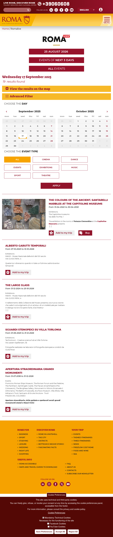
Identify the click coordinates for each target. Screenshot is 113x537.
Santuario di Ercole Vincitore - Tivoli (34, 393)
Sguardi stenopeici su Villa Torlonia (33, 329)
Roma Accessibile (28, 464)
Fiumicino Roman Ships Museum (19, 383)
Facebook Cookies (58, 523)
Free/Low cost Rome (83, 447)
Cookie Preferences (56, 494)
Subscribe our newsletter (80, 474)
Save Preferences (44, 532)
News (76, 444)
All (17, 159)
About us (71, 467)
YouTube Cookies (57, 526)
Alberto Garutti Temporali (25, 245)
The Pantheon (11, 386)
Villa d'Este (55, 391)
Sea (75, 454)
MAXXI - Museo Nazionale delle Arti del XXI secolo (25, 256)
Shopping (24, 454)
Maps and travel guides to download (38, 467)
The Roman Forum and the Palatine (49, 383)
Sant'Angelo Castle (25, 386)
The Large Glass (17, 285)
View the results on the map (30, 89)
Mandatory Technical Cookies (58, 517)
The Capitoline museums (59, 214)
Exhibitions (46, 167)
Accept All (60, 532)
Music (74, 167)
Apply (56, 185)
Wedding (23, 447)
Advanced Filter (21, 96)
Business (23, 434)
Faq (69, 464)
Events (17, 167)
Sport (17, 175)
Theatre (45, 175)
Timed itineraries (81, 441)
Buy (87, 233)
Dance (74, 159)
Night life (24, 451)
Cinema (46, 159)
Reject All (73, 532)
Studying (23, 441)
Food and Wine (80, 451)
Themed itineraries (82, 437)
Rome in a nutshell (47, 434)
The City (42, 437)
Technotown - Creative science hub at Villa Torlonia (26, 340)
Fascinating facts (47, 447)
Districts (43, 441)
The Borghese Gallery (25, 388)
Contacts (71, 470)
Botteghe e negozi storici (51, 444)
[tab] (56, 89)
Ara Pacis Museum (42, 391)
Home (5, 29)
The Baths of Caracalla (25, 391)
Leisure (22, 444)
